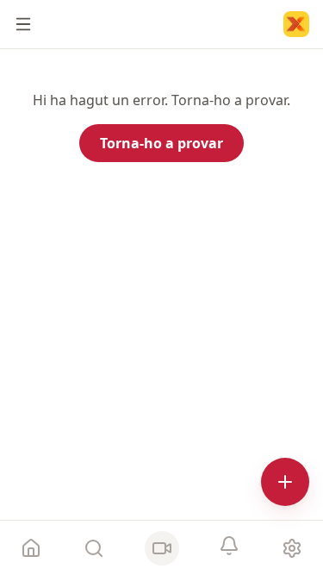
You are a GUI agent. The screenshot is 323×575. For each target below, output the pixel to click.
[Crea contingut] (285, 482)
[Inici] (296, 24)
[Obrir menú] (23, 24)
